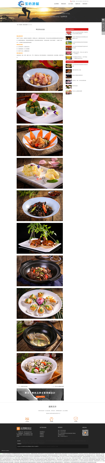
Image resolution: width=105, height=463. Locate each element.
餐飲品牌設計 (30, 443)
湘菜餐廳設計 (42, 431)
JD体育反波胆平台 (60, 459)
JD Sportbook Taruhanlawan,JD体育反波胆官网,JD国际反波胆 (90, 453)
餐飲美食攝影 (25, 24)
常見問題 (51, 421)
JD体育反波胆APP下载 (68, 459)
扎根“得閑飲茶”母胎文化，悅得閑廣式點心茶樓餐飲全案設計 (75, 440)
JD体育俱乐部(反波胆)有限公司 (53, 455)
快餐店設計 (42, 436)
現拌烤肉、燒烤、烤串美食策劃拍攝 (79, 80)
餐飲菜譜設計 (41, 443)
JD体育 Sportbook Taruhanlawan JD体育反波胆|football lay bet (44, 458)
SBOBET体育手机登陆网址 (77, 458)
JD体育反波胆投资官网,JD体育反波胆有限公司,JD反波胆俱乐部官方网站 (83, 462)
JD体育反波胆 (16, 462)
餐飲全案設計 (25, 443)
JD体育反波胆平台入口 (98, 460)
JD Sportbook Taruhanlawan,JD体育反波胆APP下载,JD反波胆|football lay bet (81, 455)
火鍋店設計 (42, 434)
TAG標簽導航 (52, 446)
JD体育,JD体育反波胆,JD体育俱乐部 (6, 452)
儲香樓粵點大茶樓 (25, 440)
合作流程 (27, 421)
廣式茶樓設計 (42, 430)
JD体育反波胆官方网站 (19, 456)
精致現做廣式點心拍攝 (76, 69)
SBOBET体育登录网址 (63, 455)
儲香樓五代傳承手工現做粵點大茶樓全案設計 (37, 440)
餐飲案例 (20, 24)
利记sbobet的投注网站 (43, 455)
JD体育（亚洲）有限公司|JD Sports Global (63, 458)
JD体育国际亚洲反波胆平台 (7, 459)
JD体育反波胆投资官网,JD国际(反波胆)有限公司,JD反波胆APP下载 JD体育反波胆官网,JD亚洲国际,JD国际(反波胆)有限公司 (34, 459)
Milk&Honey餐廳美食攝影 (59, 386)
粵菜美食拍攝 (74, 85)
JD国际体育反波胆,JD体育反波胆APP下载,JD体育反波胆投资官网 (42, 453)
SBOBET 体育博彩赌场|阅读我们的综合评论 (25, 458)
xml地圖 (56, 446)
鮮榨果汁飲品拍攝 (24, 386)
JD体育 (15, 458)
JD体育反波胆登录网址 (86, 456)
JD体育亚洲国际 (75, 459)
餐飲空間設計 (36, 443)
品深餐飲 (56, 3)
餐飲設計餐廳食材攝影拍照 (77, 75)
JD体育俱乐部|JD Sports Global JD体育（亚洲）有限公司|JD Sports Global (18, 460)
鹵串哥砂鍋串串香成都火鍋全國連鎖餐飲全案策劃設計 (55, 440)
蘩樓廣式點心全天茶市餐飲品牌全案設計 (38, 442)
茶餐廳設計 (42, 433)
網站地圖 (48, 446)
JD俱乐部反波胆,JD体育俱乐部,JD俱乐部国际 (31, 455)
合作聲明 (75, 421)
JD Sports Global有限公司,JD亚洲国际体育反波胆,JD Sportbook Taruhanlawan (16, 453)
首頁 (17, 24)
